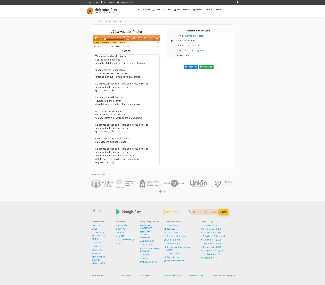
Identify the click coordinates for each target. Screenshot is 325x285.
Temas (108, 21)
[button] (160, 191)
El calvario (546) (209, 258)
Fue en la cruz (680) (211, 240)
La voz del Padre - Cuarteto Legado (110, 42)
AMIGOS (144, 258)
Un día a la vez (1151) (212, 232)
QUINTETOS (97, 246)
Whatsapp (207, 67)
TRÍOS (95, 239)
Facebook (192, 67)
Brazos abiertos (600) (212, 243)
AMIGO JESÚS (146, 245)
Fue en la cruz (172, 225)
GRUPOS (120, 232)
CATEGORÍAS (122, 225)
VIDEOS (119, 243)
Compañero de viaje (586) (214, 250)
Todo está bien (193, 45)
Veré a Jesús (172, 232)
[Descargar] (158, 42)
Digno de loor (172, 257)
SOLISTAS (96, 225)
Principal (98, 21)
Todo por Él (171, 229)
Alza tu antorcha (173, 253)
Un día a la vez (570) (211, 254)
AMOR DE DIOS (147, 241)
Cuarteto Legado (194, 50)
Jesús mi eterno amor (176, 261)
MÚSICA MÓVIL (99, 263)
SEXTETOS (97, 250)
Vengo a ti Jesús (174, 243)
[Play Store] (238, 2)
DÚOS (95, 229)
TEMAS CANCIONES (125, 240)
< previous (139, 38)
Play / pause (96, 38)
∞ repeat (151, 38)
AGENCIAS (97, 253)
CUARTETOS (98, 242)
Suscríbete (175, 211)
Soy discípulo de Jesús (177, 236)
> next (145, 38)
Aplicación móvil (198, 275)
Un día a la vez (173, 240)
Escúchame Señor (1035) (213, 236)
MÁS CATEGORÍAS (148, 262)
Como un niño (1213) (212, 229)
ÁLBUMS (120, 236)
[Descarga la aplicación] (129, 211)
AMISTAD (144, 255)
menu (157, 38)
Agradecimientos (174, 275)
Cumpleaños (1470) (211, 225)
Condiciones (124, 275)
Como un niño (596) (211, 247)
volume (133, 38)
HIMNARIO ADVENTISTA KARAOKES (146, 235)
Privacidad (147, 275)
